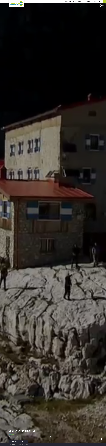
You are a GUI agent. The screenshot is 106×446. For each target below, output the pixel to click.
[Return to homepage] (16, 3)
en (101, 1)
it (99, 1)
